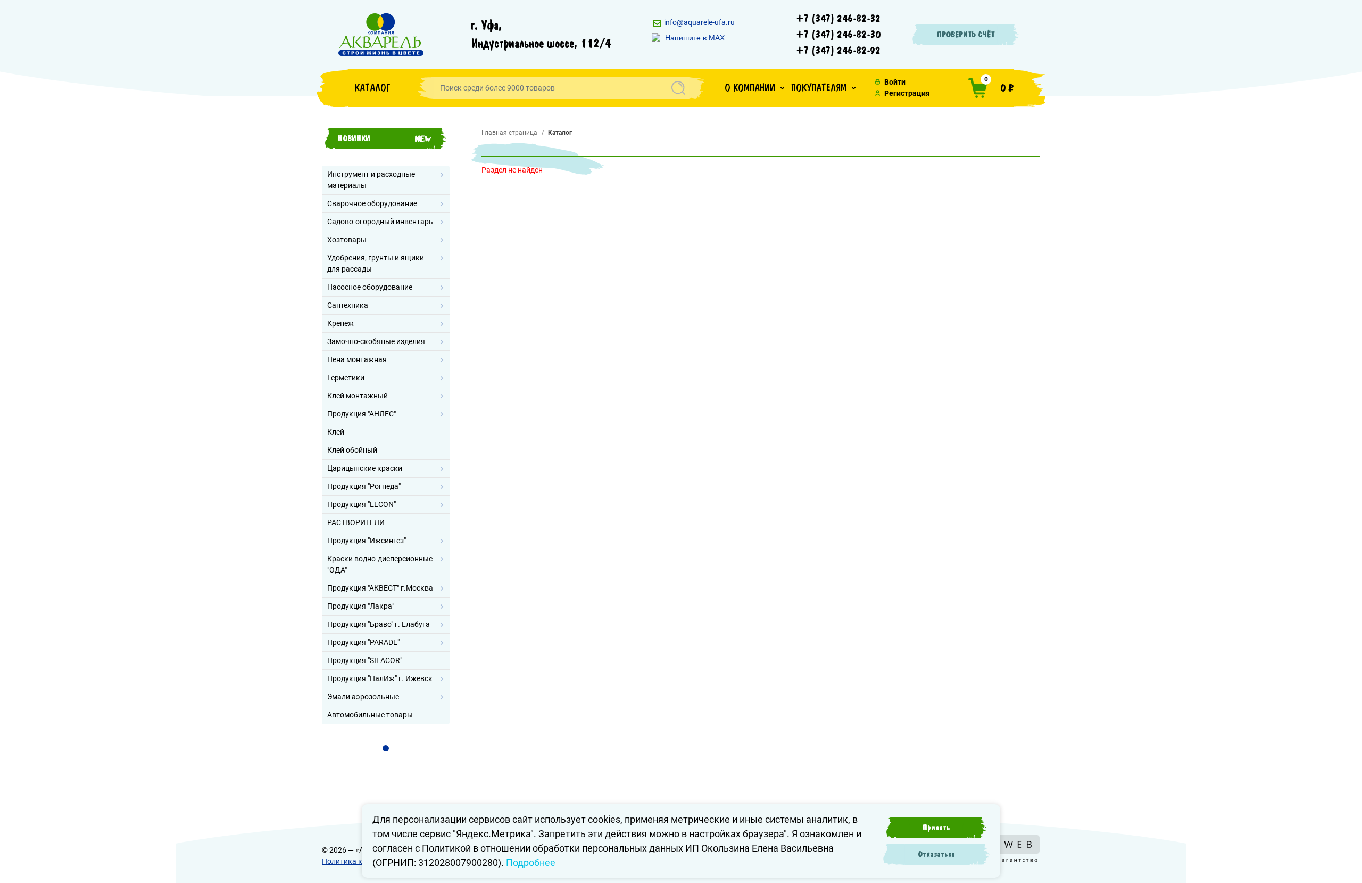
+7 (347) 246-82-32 (838, 19)
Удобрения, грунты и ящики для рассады (375, 263)
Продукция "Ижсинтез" (366, 540)
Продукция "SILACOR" (364, 660)
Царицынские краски (364, 468)
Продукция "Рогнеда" (364, 486)
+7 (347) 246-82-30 (838, 35)
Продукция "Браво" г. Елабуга (378, 624)
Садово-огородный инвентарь (380, 221)
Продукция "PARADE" (363, 642)
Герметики (345, 377)
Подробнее (530, 862)
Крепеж (340, 323)
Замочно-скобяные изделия (376, 341)
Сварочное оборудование (372, 203)
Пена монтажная (357, 359)
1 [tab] (386, 748)
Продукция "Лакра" (360, 606)
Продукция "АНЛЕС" (361, 414)
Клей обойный (352, 450)
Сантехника (347, 305)
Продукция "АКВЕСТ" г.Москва (380, 588)
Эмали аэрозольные (363, 696)
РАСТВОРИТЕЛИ (356, 522)
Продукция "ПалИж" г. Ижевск (380, 678)
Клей (335, 432)
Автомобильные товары (370, 714)
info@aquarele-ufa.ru (698, 22)
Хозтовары (347, 239)
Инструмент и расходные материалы (371, 180)
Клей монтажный (357, 395)
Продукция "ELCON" (361, 504)
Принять (936, 827)
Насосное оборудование (369, 287)
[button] (754, 88)
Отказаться (936, 854)
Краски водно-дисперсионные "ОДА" (380, 564)
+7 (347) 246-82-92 (838, 51)
